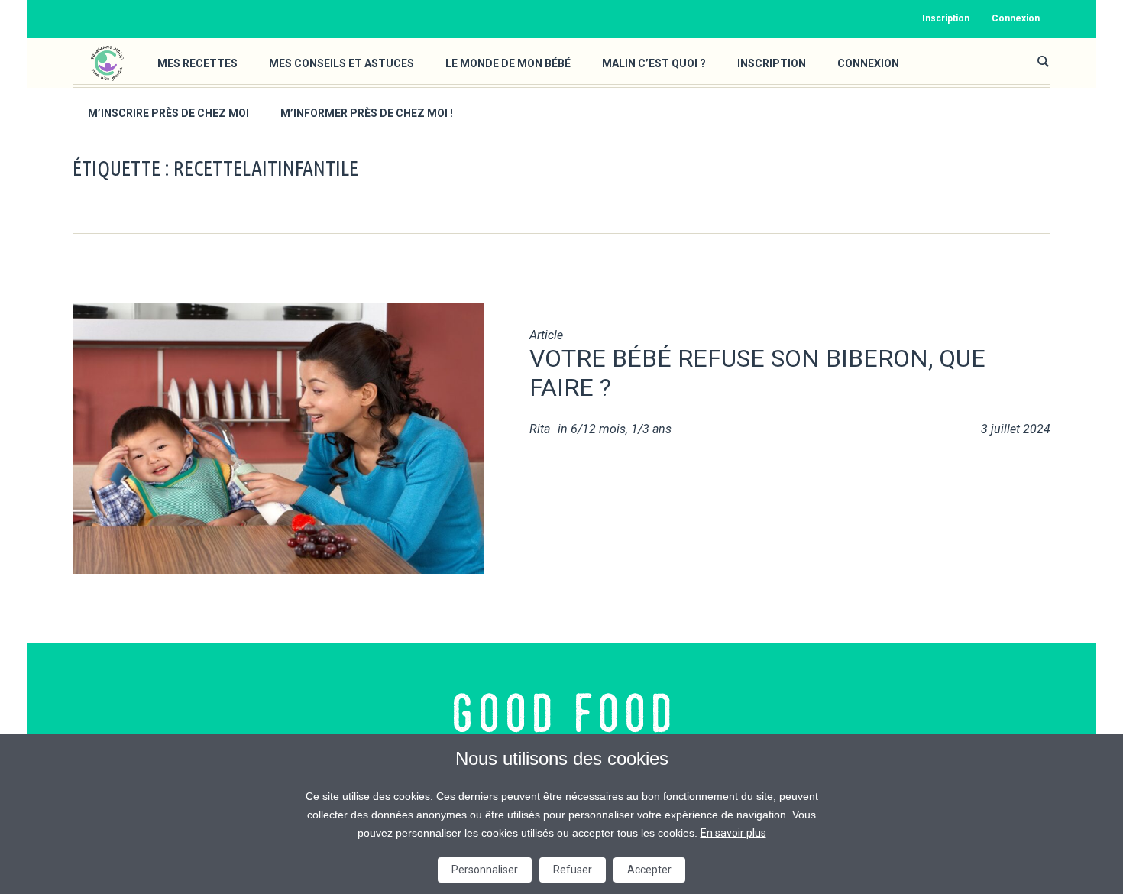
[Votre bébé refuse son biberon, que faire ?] (278, 437)
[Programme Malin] (562, 713)
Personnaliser (484, 869)
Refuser (572, 869)
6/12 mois (598, 429)
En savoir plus (733, 833)
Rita (539, 429)
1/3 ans (651, 429)
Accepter (649, 869)
